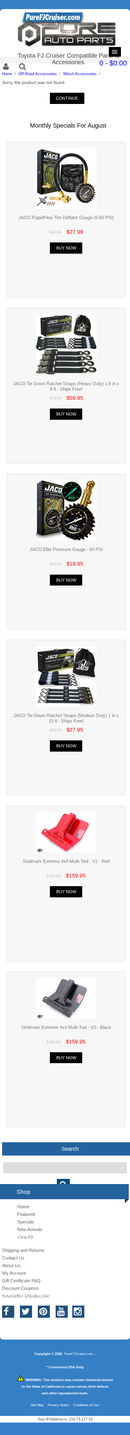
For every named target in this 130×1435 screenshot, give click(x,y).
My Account (14, 1273)
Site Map (37, 1405)
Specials (25, 1221)
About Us (11, 1265)
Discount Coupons (20, 1288)
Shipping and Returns (23, 1250)
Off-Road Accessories (37, 74)
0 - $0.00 (113, 63)
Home (7, 74)
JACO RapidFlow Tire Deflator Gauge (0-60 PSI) (66, 217)
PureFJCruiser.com (78, 1354)
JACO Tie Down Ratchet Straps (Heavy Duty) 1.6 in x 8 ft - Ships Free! (66, 386)
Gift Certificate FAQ (21, 1280)
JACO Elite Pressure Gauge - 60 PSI (66, 549)
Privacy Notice (58, 1405)
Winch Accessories (80, 74)
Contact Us (13, 1257)
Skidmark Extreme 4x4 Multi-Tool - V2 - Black (66, 1027)
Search (70, 1149)
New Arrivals (29, 1229)
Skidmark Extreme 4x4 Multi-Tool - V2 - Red (66, 861)
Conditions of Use (86, 1405)
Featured (26, 1214)
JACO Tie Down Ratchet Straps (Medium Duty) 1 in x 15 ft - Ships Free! (66, 718)
